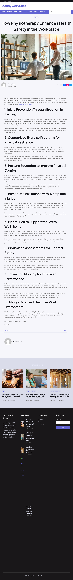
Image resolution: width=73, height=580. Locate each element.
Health (36, 17)
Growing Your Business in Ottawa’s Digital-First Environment (29, 510)
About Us (40, 419)
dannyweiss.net (14, 6)
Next (64, 330)
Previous (7, 330)
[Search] (68, 11)
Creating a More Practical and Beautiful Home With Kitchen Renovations (60, 396)
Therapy (33, 391)
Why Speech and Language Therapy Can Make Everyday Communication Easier (35, 396)
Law (3, 391)
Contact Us (41, 424)
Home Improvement (55, 391)
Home (3, 11)
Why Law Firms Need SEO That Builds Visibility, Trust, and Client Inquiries (12, 396)
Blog (39, 421)
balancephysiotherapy (25, 104)
